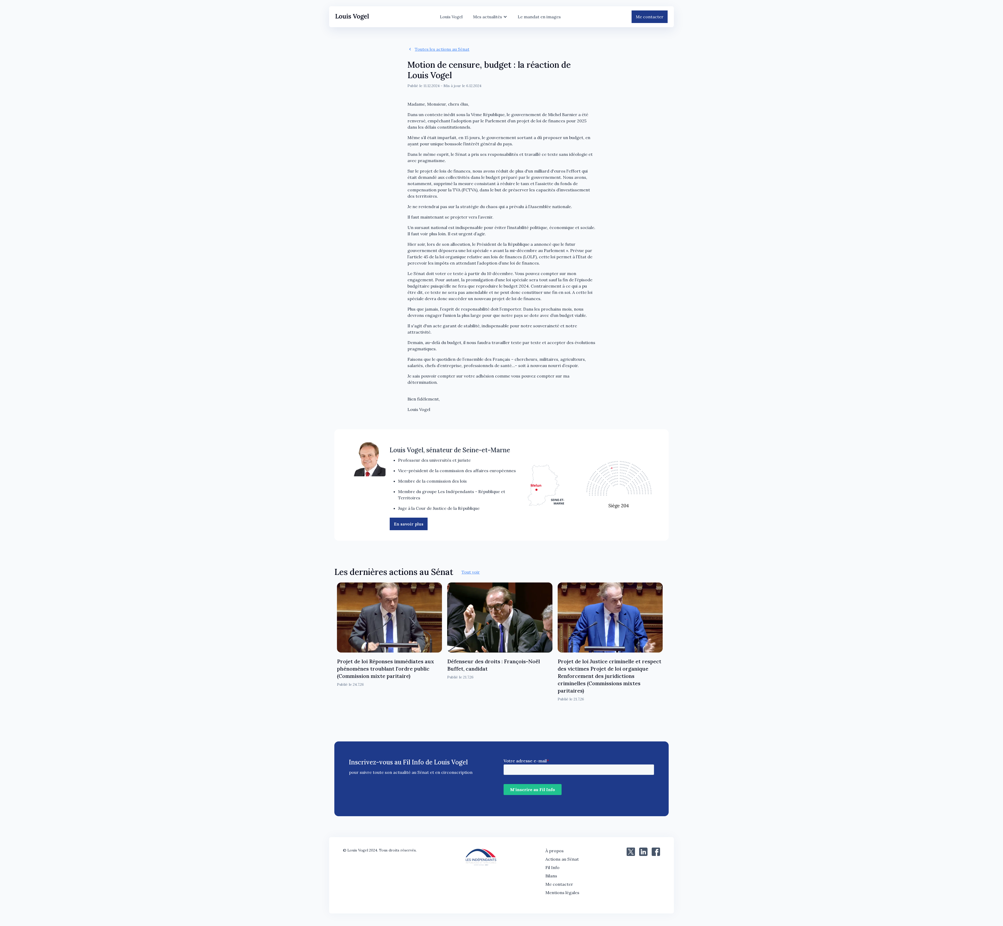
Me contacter (649, 16)
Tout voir (471, 572)
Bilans (551, 875)
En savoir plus (408, 524)
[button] (490, 16)
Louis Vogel (451, 16)
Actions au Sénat (562, 859)
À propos (554, 850)
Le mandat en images (539, 16)
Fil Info (552, 867)
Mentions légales (562, 892)
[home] (352, 16)
